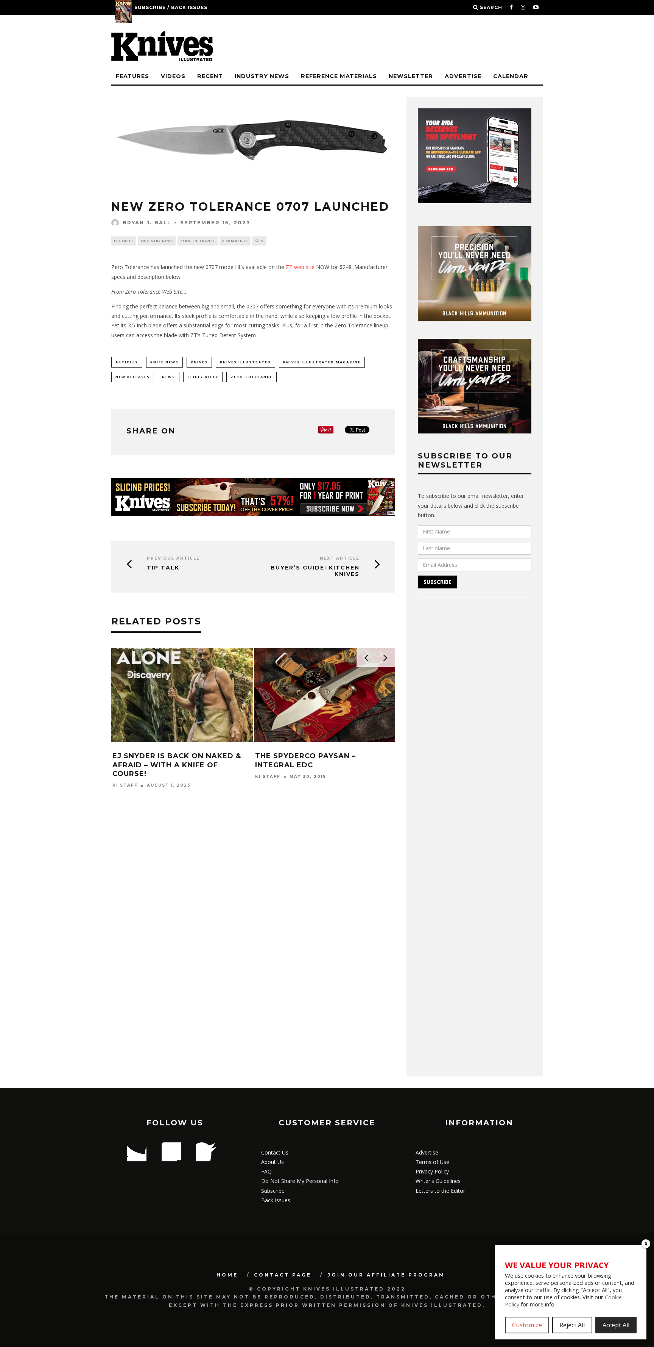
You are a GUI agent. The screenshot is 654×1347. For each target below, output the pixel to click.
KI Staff (125, 785)
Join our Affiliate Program (386, 1275)
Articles (126, 362)
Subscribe (273, 1190)
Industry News (262, 76)
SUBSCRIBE (438, 581)
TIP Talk (163, 568)
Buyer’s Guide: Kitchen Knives (315, 571)
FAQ (266, 1171)
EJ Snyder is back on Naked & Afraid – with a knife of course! (176, 765)
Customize (527, 1325)
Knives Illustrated (245, 362)
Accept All (616, 1325)
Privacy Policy (432, 1171)
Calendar (510, 76)
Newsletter (411, 76)
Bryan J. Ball (147, 222)
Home (227, 1275)
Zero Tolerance (197, 241)
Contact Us (274, 1152)
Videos (173, 76)
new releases (132, 376)
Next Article (340, 558)
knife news (164, 362)
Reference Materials (339, 76)
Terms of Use (432, 1162)
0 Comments (235, 241)
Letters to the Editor (440, 1190)
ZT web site (300, 267)
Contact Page (282, 1275)
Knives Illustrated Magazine (322, 362)
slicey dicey (202, 376)
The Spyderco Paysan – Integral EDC (305, 760)
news (168, 376)
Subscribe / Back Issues (170, 7)
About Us (272, 1162)
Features (132, 76)
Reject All (572, 1325)
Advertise (463, 76)
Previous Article (173, 558)
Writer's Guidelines (438, 1180)
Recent (210, 76)
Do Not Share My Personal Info (300, 1180)
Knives (199, 362)
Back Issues (275, 1200)
